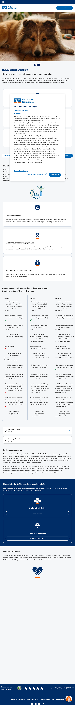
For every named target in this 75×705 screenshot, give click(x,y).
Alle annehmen (54, 174)
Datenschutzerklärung (21, 110)
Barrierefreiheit (60, 699)
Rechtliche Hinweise (45, 699)
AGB (53, 699)
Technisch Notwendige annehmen (36, 174)
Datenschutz (21, 699)
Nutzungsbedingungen (32, 699)
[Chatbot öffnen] (68, 699)
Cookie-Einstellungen (21, 171)
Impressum (14, 699)
